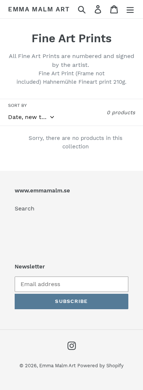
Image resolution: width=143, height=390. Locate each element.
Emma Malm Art (39, 9)
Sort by (17, 105)
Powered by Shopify (100, 365)
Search (24, 208)
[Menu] (130, 9)
